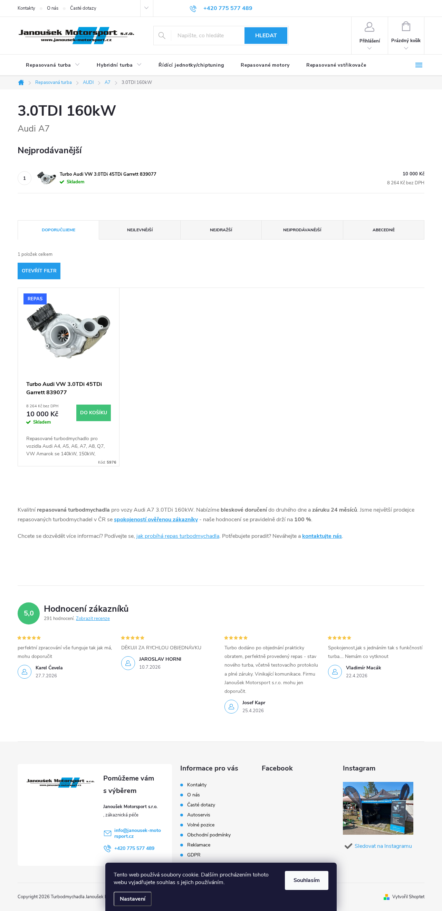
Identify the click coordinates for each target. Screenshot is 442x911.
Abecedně (384, 230)
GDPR (194, 855)
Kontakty (26, 8)
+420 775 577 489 (134, 848)
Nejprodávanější (302, 230)
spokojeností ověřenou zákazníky (156, 519)
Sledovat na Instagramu (383, 846)
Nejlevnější (140, 230)
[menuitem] (53, 65)
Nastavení (132, 899)
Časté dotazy (83, 8)
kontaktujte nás (322, 536)
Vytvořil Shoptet (408, 897)
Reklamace (198, 845)
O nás (52, 8)
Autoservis (198, 815)
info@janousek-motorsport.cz (137, 833)
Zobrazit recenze (93, 619)
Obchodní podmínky (209, 835)
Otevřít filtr (39, 271)
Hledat (266, 35)
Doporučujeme (58, 230)
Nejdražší (221, 230)
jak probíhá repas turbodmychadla (177, 536)
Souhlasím (307, 880)
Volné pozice (200, 825)
